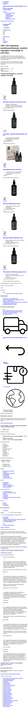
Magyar (9, 692)
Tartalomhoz (5, 2)
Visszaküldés (8, 14)
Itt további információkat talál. (7, 423)
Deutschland (12, 679)
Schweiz (9, 686)
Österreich (11, 680)
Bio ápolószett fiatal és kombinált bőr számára (12, 311)
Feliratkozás (5, 25)
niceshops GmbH (9, 514)
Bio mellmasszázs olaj (7, 314)
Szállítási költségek (10, 15)
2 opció (4, 130)
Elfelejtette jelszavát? (7, 484)
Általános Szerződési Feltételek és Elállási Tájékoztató (14, 519)
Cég (4, 523)
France (8, 683)
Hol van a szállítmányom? (8, 485)
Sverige (9, 691)
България (11, 705)
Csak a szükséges (9, 550)
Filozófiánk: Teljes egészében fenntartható (11, 497)
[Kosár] (15, 34)
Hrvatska (10, 694)
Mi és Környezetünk (7, 491)
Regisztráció (5, 483)
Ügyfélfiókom (6, 475)
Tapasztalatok (6, 505)
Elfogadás (3, 550)
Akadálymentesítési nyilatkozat (9, 520)
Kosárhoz (5, 3)
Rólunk (4, 502)
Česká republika (14, 700)
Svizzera (9, 688)
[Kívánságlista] (4, 32)
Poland (8, 695)
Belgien (9, 699)
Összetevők (5, 496)
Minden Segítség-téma (10, 18)
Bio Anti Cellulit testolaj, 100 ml (11, 203)
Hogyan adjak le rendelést (8, 471)
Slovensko (11, 698)
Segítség (5, 11)
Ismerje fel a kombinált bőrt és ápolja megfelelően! (13, 299)
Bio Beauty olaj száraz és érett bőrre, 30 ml (14, 102)
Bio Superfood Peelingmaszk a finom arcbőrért (12, 310)
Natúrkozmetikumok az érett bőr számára (14, 293)
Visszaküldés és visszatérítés (9, 473)
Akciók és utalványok (7, 478)
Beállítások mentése (5, 663)
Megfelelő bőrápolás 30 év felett (9, 304)
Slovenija (10, 693)
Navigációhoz (6, 1)
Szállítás (5, 472)
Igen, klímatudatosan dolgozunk (9, 492)
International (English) (18, 678)
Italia (7, 681)
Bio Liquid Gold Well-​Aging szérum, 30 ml (14, 271)
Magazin (5, 493)
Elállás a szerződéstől (5, 527)
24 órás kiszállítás (6, 9)
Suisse (8, 687)
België (8, 704)
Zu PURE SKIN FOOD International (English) (10, 673)
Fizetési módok (9, 16)
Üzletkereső (5, 495)
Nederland (11, 701)
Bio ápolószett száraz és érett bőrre (12, 169)
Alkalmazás (5, 498)
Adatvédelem (6, 518)
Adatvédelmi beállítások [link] (8, 521)
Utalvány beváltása (7, 487)
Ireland (8, 706)
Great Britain (12, 685)
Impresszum (5, 517)
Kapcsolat (8, 17)
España (8, 684)
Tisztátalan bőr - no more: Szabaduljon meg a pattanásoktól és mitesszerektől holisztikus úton (15, 302)
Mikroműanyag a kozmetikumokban (10, 298)
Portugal (9, 702)
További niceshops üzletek (8, 525)
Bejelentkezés (6, 482)
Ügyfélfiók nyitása (7, 29)
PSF (4, 292)
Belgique (10, 697)
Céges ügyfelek (6, 476)
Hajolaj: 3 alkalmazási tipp (8, 300)
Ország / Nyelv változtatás (15, 512)
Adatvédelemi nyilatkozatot (6, 552)
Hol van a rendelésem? (10, 13)
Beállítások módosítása (18, 550)
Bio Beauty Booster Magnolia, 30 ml (13, 237)
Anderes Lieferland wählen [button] (6, 676)
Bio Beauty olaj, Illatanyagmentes (10, 312)
